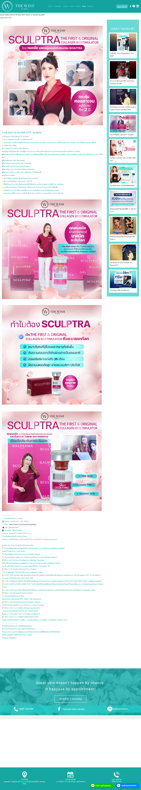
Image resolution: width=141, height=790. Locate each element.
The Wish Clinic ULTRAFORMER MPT (122, 186)
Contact (90, 6)
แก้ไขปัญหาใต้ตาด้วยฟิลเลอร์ (119, 290)
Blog (84, 6)
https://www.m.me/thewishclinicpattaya (22, 524)
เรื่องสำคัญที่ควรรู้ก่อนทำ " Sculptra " (122, 135)
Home (50, 6)
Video (72, 6)
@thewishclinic (121, 709)
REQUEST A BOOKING (70, 699)
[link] (53, 302)
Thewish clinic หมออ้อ (73, 709)
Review (78, 6)
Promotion (57, 6)
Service (65, 6)
